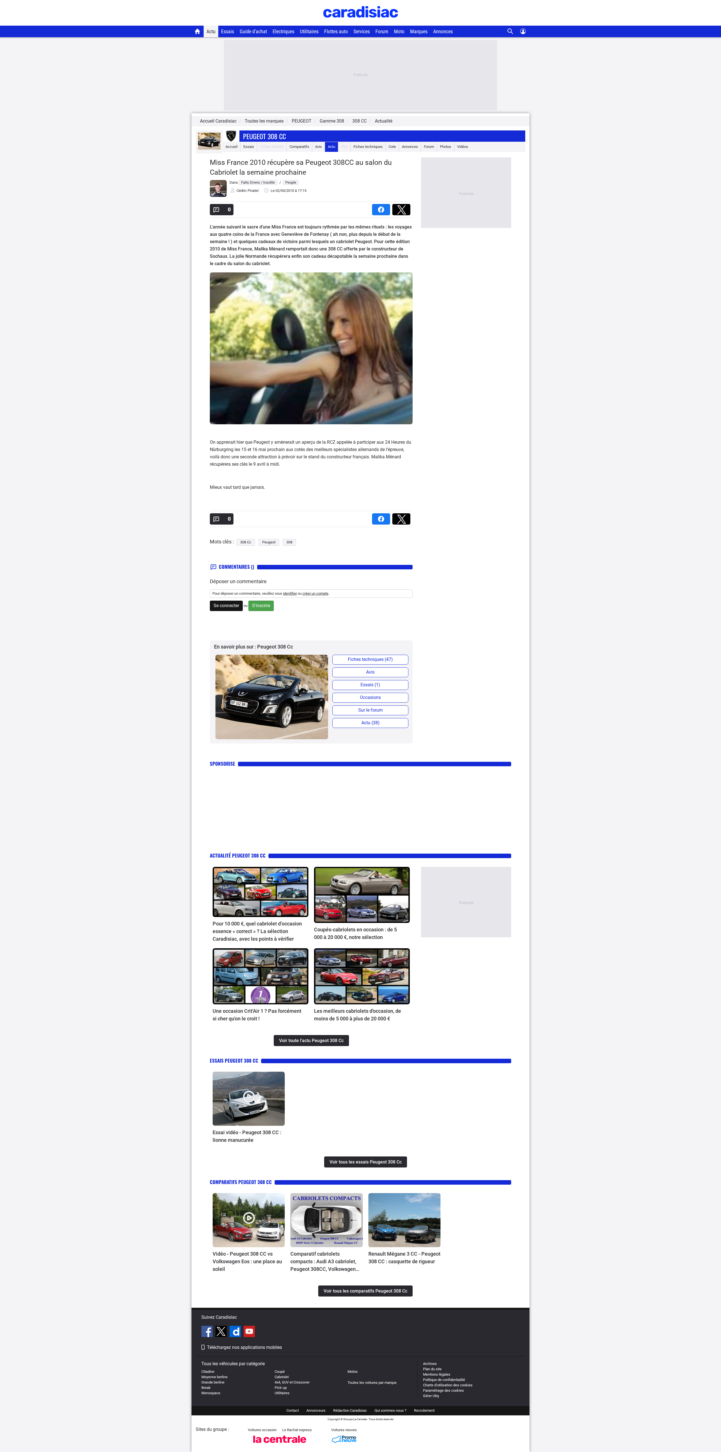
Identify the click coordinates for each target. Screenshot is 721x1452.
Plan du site (432, 1369)
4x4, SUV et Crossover (292, 1382)
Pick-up (281, 1388)
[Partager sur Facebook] (382, 208)
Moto (399, 31)
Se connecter (226, 605)
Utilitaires (309, 31)
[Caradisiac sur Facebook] (207, 1332)
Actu (210, 31)
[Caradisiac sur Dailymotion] (236, 1332)
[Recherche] (510, 31)
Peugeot (268, 542)
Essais (227, 31)
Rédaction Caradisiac (350, 1410)
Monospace (210, 1393)
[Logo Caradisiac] (360, 23)
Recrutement (424, 1410)
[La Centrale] (279, 1444)
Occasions (370, 697)
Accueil (231, 147)
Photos (445, 147)
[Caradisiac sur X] (221, 1332)
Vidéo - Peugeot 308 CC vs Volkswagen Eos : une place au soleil (247, 1261)
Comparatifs (299, 147)
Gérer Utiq (431, 1396)
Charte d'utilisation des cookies (448, 1385)
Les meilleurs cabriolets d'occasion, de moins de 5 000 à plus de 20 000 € (357, 1015)
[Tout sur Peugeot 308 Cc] (209, 148)
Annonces (443, 31)
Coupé (280, 1371)
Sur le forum (370, 710)
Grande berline (212, 1382)
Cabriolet (282, 1377)
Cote (392, 147)
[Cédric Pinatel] (218, 196)
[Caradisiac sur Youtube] (249, 1332)
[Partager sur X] (402, 208)
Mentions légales (436, 1374)
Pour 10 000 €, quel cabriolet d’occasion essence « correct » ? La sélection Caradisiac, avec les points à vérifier (257, 931)
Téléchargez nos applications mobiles (244, 1347)
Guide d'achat (253, 31)
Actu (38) (370, 722)
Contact (292, 1410)
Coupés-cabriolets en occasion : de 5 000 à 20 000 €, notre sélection (355, 933)
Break (206, 1388)
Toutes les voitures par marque (372, 1382)
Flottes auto (336, 31)
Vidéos (462, 147)
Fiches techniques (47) (370, 659)
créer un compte (315, 593)
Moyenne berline (214, 1377)
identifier (290, 593)
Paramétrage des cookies (443, 1390)
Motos (353, 1371)
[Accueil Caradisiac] (198, 31)
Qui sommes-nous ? (390, 1410)
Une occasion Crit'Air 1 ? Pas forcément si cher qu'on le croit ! (257, 1015)
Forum (381, 31)
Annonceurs (316, 1410)
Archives (430, 1364)
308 (289, 542)
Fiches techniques (368, 147)
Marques (419, 31)
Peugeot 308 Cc (264, 136)
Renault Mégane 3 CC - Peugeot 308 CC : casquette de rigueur (404, 1257)
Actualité (383, 121)
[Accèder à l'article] (260, 892)
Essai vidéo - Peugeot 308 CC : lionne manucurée (247, 1136)
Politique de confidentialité (444, 1380)
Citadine (207, 1371)
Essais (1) (370, 684)
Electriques (283, 31)
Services (361, 31)
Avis (318, 147)
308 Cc (245, 542)
